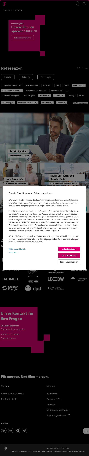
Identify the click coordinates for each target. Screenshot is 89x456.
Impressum (13, 252)
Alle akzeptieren (69, 249)
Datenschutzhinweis (17, 249)
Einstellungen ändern (69, 262)
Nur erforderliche (69, 255)
